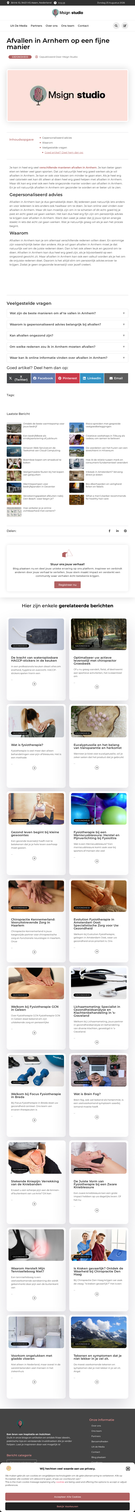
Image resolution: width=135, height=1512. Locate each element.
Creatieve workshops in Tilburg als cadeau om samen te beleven (105, 437)
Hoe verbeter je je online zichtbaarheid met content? (39, 509)
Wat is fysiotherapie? (27, 745)
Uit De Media (18, 25)
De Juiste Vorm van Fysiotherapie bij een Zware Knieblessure (95, 1184)
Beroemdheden (99, 1441)
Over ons (52, 25)
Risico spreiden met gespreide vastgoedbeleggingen (103, 425)
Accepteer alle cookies (67, 1496)
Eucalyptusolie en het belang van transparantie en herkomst (98, 746)
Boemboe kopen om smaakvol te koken (42, 461)
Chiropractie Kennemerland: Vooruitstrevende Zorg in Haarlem (33, 922)
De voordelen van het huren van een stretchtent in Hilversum (107, 449)
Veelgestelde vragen (54, 147)
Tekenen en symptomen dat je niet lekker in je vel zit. (98, 1357)
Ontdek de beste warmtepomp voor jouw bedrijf (43, 425)
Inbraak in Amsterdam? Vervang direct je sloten (104, 473)
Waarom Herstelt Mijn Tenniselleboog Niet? (28, 1270)
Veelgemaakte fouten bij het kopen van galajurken (43, 473)
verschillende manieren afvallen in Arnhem (68, 167)
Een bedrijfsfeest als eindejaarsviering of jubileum (40, 437)
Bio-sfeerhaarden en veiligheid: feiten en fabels (104, 485)
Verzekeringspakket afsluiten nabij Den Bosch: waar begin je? (43, 497)
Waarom (47, 142)
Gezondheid (20, 57)
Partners (36, 25)
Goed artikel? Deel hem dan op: (64, 152)
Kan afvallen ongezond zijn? (67, 335)
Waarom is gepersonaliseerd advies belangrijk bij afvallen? (67, 324)
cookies (60, 1482)
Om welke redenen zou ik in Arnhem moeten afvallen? (67, 346)
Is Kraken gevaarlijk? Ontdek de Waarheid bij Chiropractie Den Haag (98, 1271)
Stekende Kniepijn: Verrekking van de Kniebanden (35, 1183)
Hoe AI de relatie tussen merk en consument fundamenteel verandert (107, 461)
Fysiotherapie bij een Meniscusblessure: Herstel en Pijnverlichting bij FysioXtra (97, 835)
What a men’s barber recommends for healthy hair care (106, 497)
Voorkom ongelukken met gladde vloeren (31, 1357)
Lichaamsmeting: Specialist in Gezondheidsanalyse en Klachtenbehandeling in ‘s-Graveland (97, 1011)
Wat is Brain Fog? (87, 1094)
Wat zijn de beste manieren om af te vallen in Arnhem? (67, 313)
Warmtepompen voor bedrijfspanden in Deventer (39, 485)
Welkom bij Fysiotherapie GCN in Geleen (35, 1008)
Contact (83, 25)
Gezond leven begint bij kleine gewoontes (35, 833)
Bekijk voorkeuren (67, 1506)
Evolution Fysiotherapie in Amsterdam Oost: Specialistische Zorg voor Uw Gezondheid (96, 924)
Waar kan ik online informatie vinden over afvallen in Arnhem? (67, 357)
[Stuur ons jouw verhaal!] (67, 553)
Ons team (67, 25)
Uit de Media (98, 1446)
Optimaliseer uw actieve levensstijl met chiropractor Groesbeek (95, 660)
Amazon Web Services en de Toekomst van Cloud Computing (41, 449)
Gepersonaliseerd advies (57, 137)
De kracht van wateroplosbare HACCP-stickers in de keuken (34, 659)
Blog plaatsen (98, 1457)
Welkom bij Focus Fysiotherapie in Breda (36, 1095)
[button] (128, 1468)
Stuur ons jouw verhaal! (67, 564)
